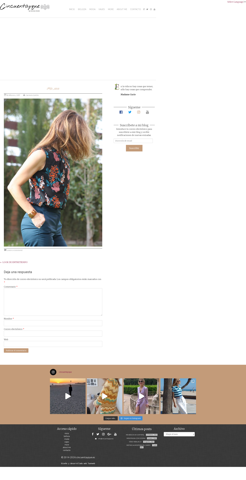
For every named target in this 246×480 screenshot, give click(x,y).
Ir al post (13, 70)
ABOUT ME (122, 9)
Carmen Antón (32, 95)
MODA (92, 9)
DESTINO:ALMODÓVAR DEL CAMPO (138, 445)
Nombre (9, 318)
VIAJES (102, 9)
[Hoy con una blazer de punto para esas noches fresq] (104, 396)
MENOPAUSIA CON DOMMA (136, 438)
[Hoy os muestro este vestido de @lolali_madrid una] (141, 396)
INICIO (72, 9)
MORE (111, 9)
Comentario (11, 286)
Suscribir (134, 148)
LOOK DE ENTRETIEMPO (14, 262)
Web (6, 339)
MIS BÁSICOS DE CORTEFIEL (135, 435)
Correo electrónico (14, 329)
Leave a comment (15, 250)
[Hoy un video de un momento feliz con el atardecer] (68, 396)
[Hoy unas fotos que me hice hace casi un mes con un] (178, 396)
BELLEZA (82, 9)
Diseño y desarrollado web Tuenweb (78, 463)
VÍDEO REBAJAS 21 (135, 442)
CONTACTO (135, 9)
